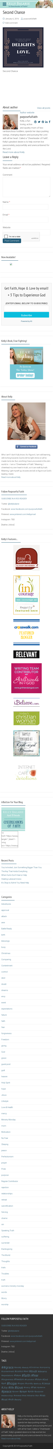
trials (3, 1267)
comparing (45, 1367)
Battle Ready (6, 929)
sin (2, 1224)
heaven (4, 1076)
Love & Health (7, 1107)
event (3, 1003)
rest (24, 1395)
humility (29, 1383)
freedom (19, 1379)
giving (3, 1046)
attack (4, 916)
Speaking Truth (7, 1230)
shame (4, 1218)
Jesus (4, 1095)
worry (18, 1399)
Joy (5, 1387)
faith (3, 1021)
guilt (3, 1070)
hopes (21, 1383)
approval (5, 910)
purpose (5, 1175)
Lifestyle (4, 1101)
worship (4, 1304)
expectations (6, 1009)
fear (3, 1027)
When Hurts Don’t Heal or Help (14, 875)
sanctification (7, 1206)
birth (3, 935)
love (20, 1387)
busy (3, 947)
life (12, 1387)
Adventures (6, 904)
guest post (5, 1064)
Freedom (5, 1040)
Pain (34, 1387)
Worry (4, 1298)
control (4, 972)
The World (5, 1255)
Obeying (4, 1144)
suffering (5, 1237)
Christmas (5, 953)
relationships (7, 1194)
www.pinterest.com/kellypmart (23, 514)
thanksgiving (6, 1249)
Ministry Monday (8, 1120)
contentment (8, 1371)
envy (3, 996)
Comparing (6, 959)
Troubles (5, 1274)
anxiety (18, 1367)
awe (3, 922)
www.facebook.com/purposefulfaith (26, 509)
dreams (4, 990)
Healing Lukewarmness (11, 879)
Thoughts (5, 1261)
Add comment (11, 23)
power (16, 1391)
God (3, 1052)
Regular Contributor (9, 1181)
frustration (30, 1379)
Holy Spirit (5, 1083)
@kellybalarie (13, 504)
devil (3, 978)
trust (5, 1399)
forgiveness (6, 1033)
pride (31, 1391)
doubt (3, 984)
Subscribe (26, 315)
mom (3, 1126)
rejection (5, 1187)
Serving (4, 1212)
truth (3, 1280)
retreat (4, 1200)
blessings (5, 941)
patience (41, 1387)
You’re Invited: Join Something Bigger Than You (21, 867)
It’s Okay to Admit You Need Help (15, 883)
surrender (5, 1243)
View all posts (43, 108)
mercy (4, 1113)
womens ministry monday (12, 1286)
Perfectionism (7, 1157)
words (4, 1292)
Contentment (6, 966)
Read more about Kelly (14, 152)
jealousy (38, 1383)
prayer (4, 1163)
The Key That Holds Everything (14, 871)
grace (3, 1058)
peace (4, 1150)
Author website (27, 112)
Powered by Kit (26, 321)
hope (3, 1089)
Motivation (5, 1132)
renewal (18, 1395)
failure (4, 1015)
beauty (26, 1367)
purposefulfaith (30, 19)
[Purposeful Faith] (26, 4)
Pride (3, 1169)
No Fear (4, 1138)
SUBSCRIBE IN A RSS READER (14, 499)
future (39, 1379)
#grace (8, 1367)
